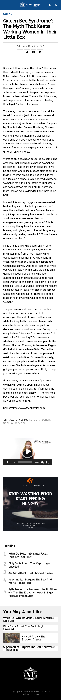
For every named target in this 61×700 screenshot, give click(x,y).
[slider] (25, 462)
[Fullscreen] (47, 462)
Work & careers (14, 423)
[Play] (7, 462)
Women (46, 419)
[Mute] (42, 462)
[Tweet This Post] (27, 52)
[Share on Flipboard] (33, 52)
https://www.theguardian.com (28, 408)
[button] (27, 451)
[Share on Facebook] (20, 52)
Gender (34, 419)
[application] (27, 451)
